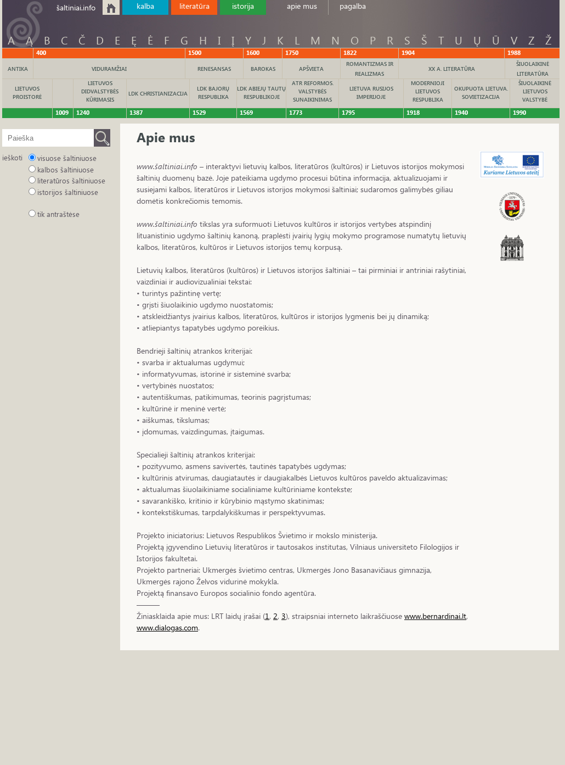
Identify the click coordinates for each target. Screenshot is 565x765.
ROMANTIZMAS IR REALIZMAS (369, 68)
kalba (145, 6)
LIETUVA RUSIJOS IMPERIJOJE (371, 92)
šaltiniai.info (75, 7)
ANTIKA (18, 68)
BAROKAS (263, 68)
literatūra (194, 6)
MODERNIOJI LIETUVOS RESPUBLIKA (427, 91)
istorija (243, 6)
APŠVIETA (311, 68)
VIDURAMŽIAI (109, 68)
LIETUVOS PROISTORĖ (27, 92)
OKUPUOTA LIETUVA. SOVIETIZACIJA (481, 92)
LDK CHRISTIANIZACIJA (158, 93)
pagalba (353, 6)
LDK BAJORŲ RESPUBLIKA (213, 92)
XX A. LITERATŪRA (451, 68)
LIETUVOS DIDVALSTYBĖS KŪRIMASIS (99, 91)
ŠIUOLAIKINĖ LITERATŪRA (532, 68)
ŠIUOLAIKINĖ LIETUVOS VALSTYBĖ (534, 91)
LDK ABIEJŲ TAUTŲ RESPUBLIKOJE (261, 92)
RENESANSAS (214, 68)
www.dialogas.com (167, 627)
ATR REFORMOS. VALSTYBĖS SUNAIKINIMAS (313, 91)
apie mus (302, 6)
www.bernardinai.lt (435, 616)
